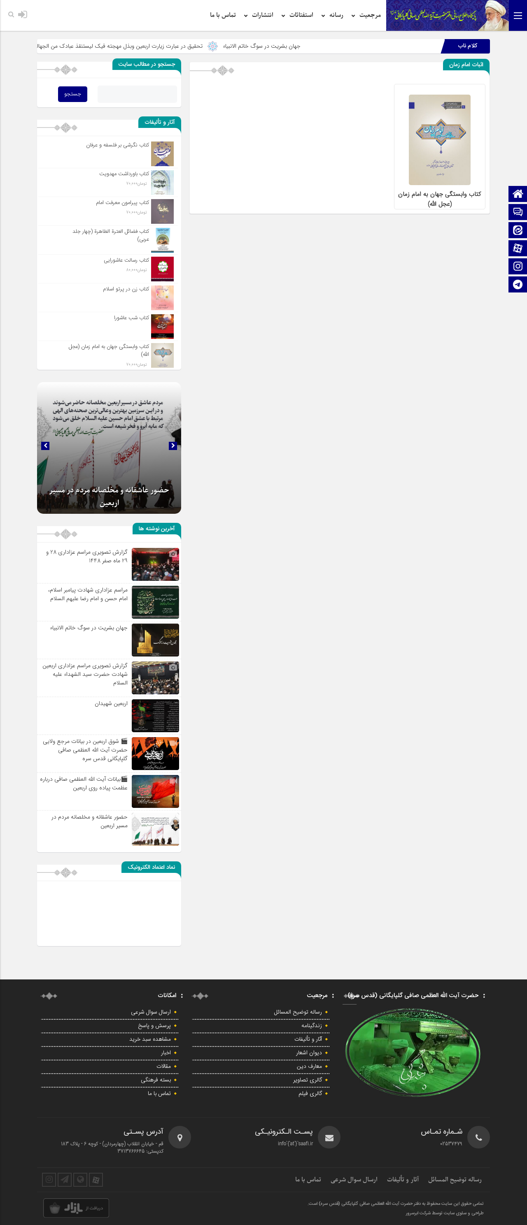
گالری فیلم (310, 1094)
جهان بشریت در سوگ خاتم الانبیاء (301, 46)
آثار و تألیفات (308, 1039)
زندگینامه (311, 1026)
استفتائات (301, 15)
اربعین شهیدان (111, 703)
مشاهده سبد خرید (150, 1039)
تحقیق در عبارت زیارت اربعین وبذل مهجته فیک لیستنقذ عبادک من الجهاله (157, 46)
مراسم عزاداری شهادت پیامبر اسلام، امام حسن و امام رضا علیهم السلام (88, 594)
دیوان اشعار (309, 1053)
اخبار (166, 1053)
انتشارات (262, 15)
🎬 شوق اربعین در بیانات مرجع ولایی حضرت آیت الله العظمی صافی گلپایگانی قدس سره (85, 750)
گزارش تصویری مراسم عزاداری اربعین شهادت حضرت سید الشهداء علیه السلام (85, 674)
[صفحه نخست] (518, 195)
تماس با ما (223, 15)
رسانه (336, 15)
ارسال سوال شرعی (151, 1012)
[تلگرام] (518, 285)
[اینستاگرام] (518, 267)
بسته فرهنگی (156, 1080)
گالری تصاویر (307, 1080)
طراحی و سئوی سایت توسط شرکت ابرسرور (445, 1213)
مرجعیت (370, 15)
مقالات (163, 1067)
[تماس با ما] (518, 213)
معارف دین (309, 1067)
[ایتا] (518, 231)
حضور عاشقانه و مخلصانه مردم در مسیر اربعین (89, 821)
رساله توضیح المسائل (298, 1012)
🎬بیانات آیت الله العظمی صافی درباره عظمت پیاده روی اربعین (84, 783)
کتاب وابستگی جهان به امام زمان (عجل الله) (439, 199)
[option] (109, 448)
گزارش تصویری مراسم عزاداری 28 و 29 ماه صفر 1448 (87, 556)
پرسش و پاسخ (154, 1026)
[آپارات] (518, 249)
